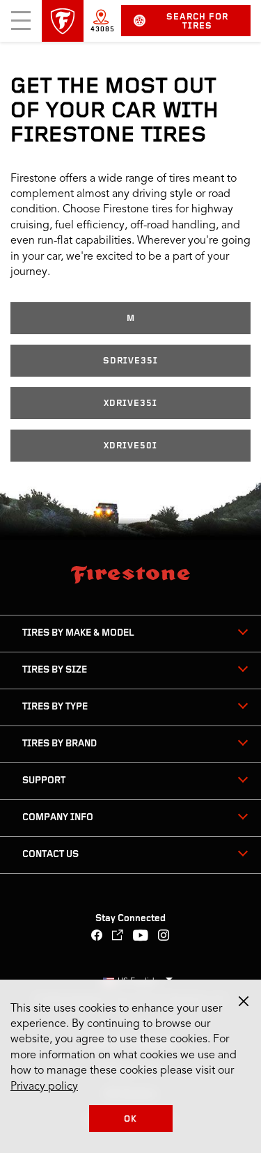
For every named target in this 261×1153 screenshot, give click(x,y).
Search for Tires (197, 22)
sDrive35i (130, 361)
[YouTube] (140, 937)
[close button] (244, 1001)
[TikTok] (118, 937)
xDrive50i (130, 445)
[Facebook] (97, 937)
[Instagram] (164, 937)
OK (130, 1119)
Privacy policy (44, 1086)
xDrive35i (130, 403)
